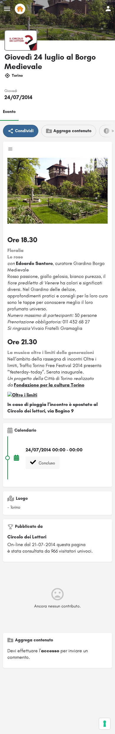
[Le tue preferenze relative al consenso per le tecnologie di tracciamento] (104, 723)
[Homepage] (20, 9)
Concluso (46, 463)
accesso (50, 650)
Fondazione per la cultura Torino (49, 385)
